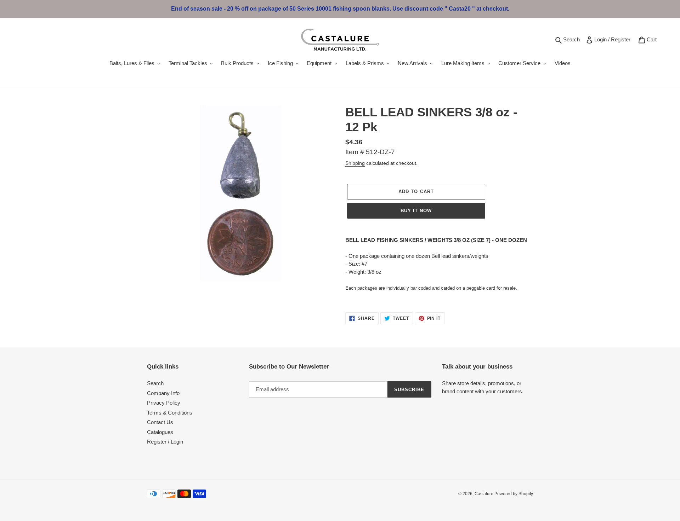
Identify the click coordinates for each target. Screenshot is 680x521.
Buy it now (416, 210)
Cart (653, 39)
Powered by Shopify (513, 493)
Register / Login (165, 442)
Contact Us (160, 422)
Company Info (163, 393)
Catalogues (160, 432)
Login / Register (613, 39)
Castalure (484, 493)
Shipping (355, 163)
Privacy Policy (163, 403)
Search (572, 39)
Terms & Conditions (169, 413)
